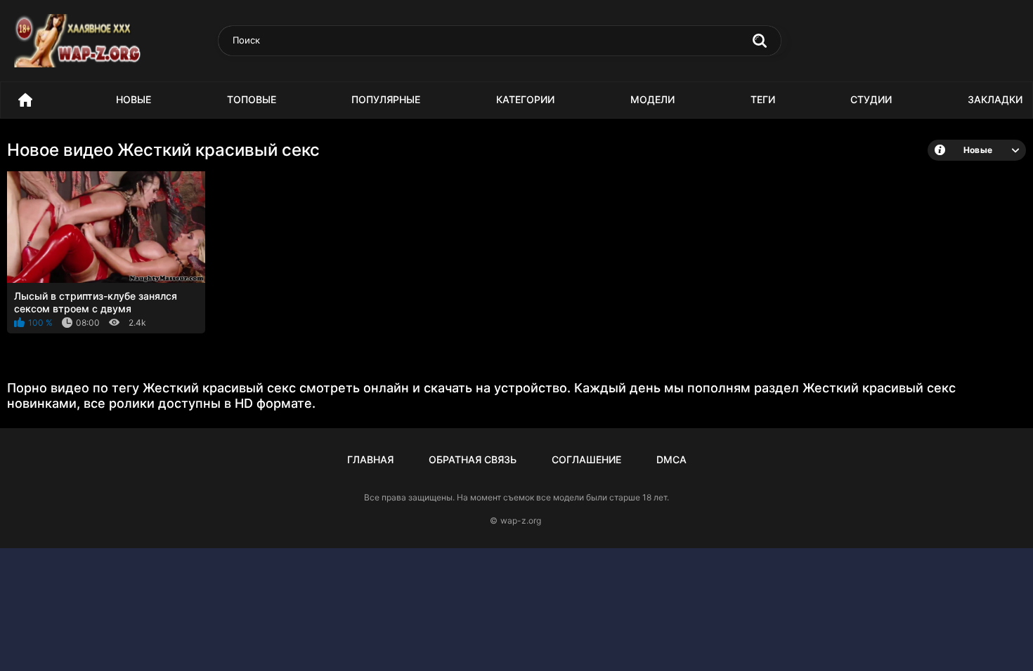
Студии (871, 99)
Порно (25, 100)
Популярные (385, 99)
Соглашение (586, 459)
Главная (370, 459)
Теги (763, 99)
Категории (525, 99)
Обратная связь (472, 459)
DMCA (671, 459)
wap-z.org (520, 520)
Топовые (251, 99)
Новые (133, 99)
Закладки (995, 99)
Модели (652, 99)
